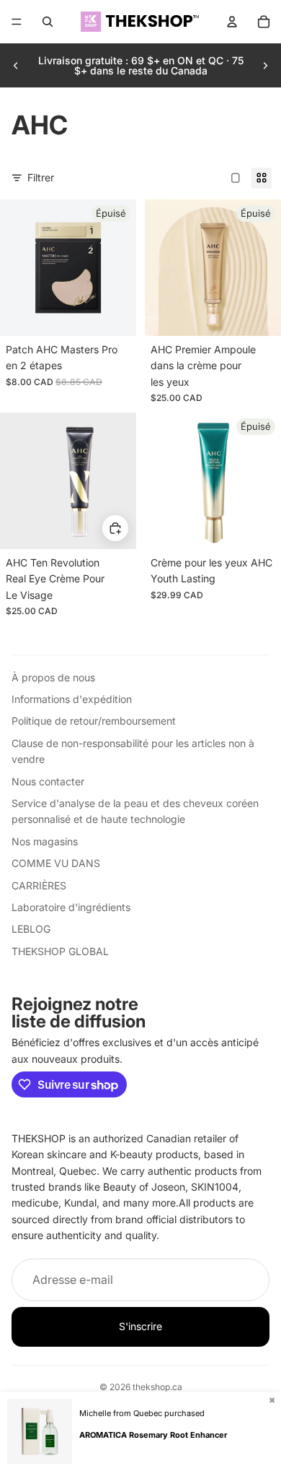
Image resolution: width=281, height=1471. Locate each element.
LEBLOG (31, 929)
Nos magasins (45, 841)
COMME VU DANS (56, 863)
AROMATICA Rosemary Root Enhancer (153, 1435)
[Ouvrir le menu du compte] (232, 22)
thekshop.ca (157, 1386)
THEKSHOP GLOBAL (60, 951)
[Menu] (16, 21)
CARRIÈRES (39, 885)
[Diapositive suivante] (265, 66)
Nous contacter (48, 781)
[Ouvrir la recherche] (47, 22)
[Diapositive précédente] (16, 66)
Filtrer (40, 177)
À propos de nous (53, 677)
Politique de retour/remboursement (94, 721)
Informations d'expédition (72, 699)
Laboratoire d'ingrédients (71, 907)
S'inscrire (140, 1326)
